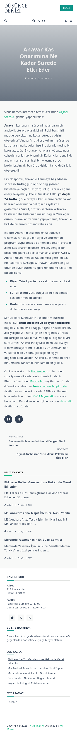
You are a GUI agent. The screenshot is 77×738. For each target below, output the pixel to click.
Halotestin (38, 371)
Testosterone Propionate (50, 386)
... (31, 497)
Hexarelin (66, 401)
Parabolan (37, 381)
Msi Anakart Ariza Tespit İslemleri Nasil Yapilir (37, 513)
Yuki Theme (37, 725)
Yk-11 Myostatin (44, 396)
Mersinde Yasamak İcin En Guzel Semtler (33, 540)
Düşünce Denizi (16, 8)
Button (66, 7)
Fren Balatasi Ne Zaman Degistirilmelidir (32, 678)
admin (30, 78)
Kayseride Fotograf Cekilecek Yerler (29, 683)
